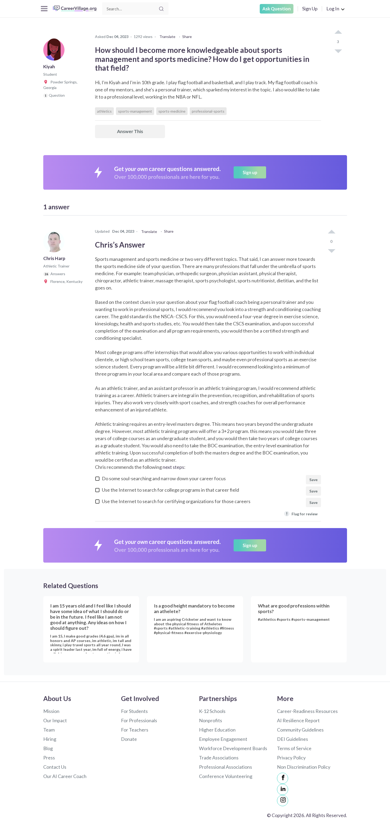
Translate (167, 36)
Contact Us (54, 767)
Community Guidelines (300, 730)
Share (187, 36)
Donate (129, 739)
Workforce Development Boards (233, 748)
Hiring (49, 739)
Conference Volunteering (225, 776)
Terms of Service (294, 748)
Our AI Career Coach (64, 776)
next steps (173, 467)
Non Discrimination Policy (303, 767)
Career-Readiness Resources (307, 711)
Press (49, 757)
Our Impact (55, 720)
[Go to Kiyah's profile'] (55, 51)
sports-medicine (171, 111)
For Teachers (134, 730)
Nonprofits (210, 720)
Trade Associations (219, 757)
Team (49, 730)
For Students (134, 711)
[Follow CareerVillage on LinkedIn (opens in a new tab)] (282, 789)
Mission (51, 711)
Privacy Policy (291, 757)
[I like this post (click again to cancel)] (338, 32)
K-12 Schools (212, 711)
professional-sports (208, 111)
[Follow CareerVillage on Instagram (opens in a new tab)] (282, 800)
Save (313, 479)
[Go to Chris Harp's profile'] (55, 243)
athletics (104, 111)
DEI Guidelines (292, 739)
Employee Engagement (223, 739)
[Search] (161, 9)
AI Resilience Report (298, 720)
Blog (48, 748)
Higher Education (217, 730)
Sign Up (310, 8)
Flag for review (302, 513)
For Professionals (139, 720)
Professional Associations (225, 767)
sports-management (135, 111)
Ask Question (276, 8)
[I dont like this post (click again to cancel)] (338, 50)
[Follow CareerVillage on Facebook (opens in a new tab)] (282, 778)
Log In (332, 8)
